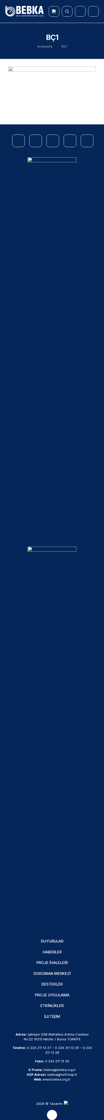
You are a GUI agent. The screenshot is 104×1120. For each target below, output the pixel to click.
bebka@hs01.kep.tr (62, 1074)
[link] (52, 346)
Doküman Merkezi (52, 973)
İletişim (52, 1016)
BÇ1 (64, 46)
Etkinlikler (52, 1005)
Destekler (52, 984)
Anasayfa (44, 46)
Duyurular (52, 941)
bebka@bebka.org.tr (60, 1070)
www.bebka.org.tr (56, 1079)
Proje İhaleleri (52, 962)
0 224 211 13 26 (67, 1048)
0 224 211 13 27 (39, 1048)
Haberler (52, 952)
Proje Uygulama (52, 995)
